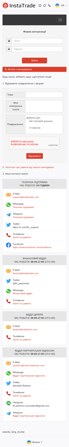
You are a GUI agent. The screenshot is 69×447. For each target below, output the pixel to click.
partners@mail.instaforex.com (29, 365)
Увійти (34, 60)
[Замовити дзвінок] (49, 5)
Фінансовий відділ (22, 293)
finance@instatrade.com (26, 273)
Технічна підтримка (23, 207)
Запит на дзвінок (22, 237)
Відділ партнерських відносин (29, 375)
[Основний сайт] (40, 5)
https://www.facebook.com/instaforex (32, 247)
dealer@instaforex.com (25, 329)
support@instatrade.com (26, 197)
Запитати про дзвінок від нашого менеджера (29, 167)
